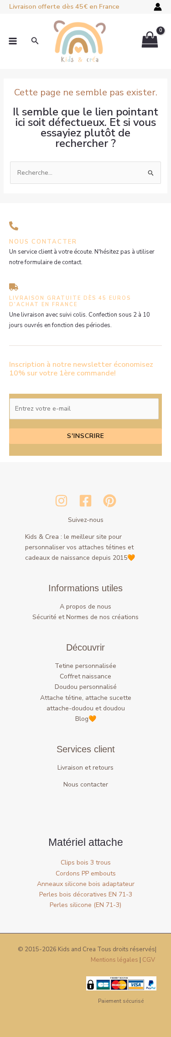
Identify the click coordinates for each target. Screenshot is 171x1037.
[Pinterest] (109, 500)
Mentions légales (114, 960)
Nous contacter (85, 784)
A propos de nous (85, 606)
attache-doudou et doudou (86, 708)
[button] (35, 41)
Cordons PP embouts (86, 873)
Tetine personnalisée (85, 666)
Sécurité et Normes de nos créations (85, 617)
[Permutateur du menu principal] (13, 41)
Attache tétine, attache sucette (85, 697)
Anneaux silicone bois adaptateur (86, 884)
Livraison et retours (85, 767)
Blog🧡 (85, 718)
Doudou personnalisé (86, 687)
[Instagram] (61, 500)
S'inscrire (85, 436)
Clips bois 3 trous (86, 862)
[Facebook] (85, 500)
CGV (148, 960)
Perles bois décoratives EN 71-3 (85, 894)
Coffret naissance (85, 676)
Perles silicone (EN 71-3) (85, 905)
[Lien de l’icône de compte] (158, 7)
